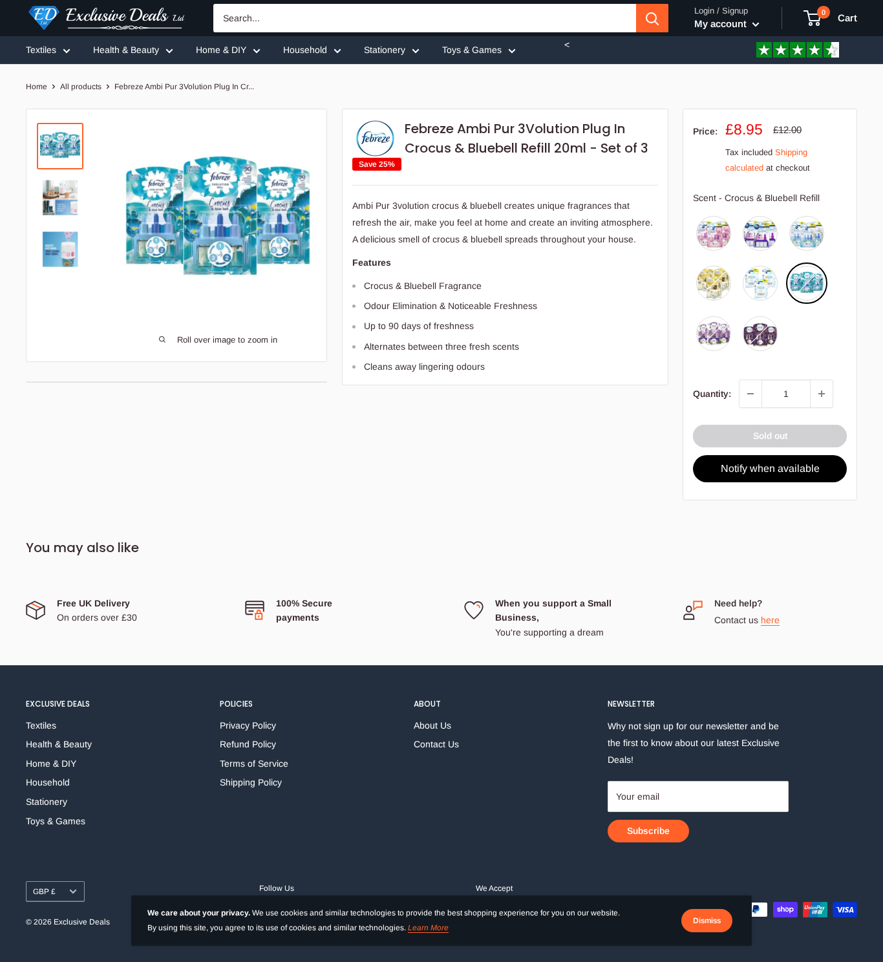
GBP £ (44, 891)
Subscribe (648, 831)
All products (80, 86)
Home (36, 86)
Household (305, 50)
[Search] (652, 18)
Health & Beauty (126, 50)
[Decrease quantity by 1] (750, 393)
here (770, 620)
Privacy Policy (248, 725)
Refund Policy (248, 744)
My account (721, 23)
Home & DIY (221, 50)
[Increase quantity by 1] (822, 393)
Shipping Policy (251, 782)
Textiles (41, 50)
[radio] (713, 233)
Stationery (384, 50)
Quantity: (712, 394)
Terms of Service (254, 763)
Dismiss (707, 920)
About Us (432, 725)
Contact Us (436, 744)
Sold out (770, 436)
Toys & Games (472, 50)
